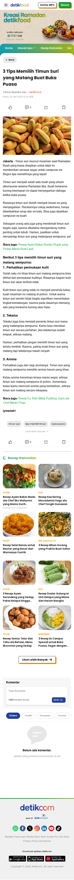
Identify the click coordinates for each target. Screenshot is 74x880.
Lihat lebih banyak (35, 431)
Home (9, 48)
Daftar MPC (47, 4)
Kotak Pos (52, 836)
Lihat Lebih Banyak (35, 659)
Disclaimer (45, 840)
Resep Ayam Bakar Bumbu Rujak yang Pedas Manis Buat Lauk (35, 246)
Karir (43, 836)
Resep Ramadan (51, 48)
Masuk (65, 4)
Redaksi (9, 836)
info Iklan (64, 836)
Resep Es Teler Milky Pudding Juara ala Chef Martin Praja (36, 400)
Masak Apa (25, 48)
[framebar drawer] (6, 5)
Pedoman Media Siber (27, 836)
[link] (37, 807)
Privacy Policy (30, 840)
